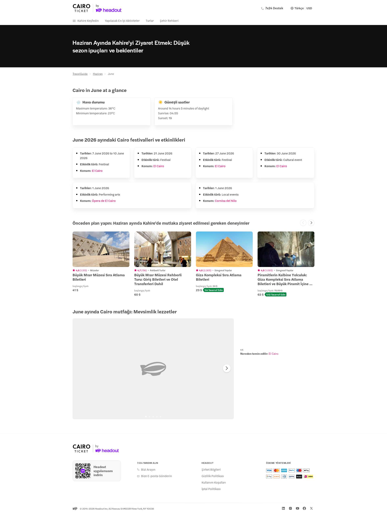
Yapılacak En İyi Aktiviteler (122, 20)
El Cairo (97, 170)
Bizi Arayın (148, 469)
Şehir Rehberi (169, 20)
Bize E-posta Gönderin (156, 476)
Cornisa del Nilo (226, 200)
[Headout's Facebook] (304, 508)
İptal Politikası (211, 489)
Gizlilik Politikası (213, 476)
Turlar (150, 20)
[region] (153, 368)
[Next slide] (227, 368)
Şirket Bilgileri (211, 469)
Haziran (98, 73)
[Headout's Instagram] (290, 508)
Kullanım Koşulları (214, 482)
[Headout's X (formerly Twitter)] (311, 508)
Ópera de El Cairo (104, 200)
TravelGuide (80, 73)
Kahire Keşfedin (88, 20)
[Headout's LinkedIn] (283, 508)
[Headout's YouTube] (297, 508)
